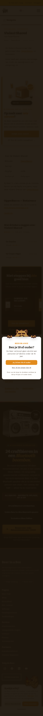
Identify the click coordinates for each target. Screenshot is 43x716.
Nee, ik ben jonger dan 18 (21, 368)
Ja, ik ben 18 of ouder (22, 362)
